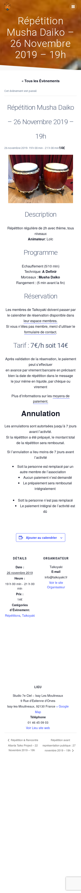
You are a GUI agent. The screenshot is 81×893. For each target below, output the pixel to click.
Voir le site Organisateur (56, 584)
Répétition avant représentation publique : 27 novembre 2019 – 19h (59, 745)
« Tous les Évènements (41, 80)
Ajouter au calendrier (41, 537)
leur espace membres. (40, 320)
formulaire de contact (40, 331)
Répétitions (12, 615)
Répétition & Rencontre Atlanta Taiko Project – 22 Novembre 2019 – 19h (23, 745)
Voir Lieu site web (38, 728)
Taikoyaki (28, 615)
